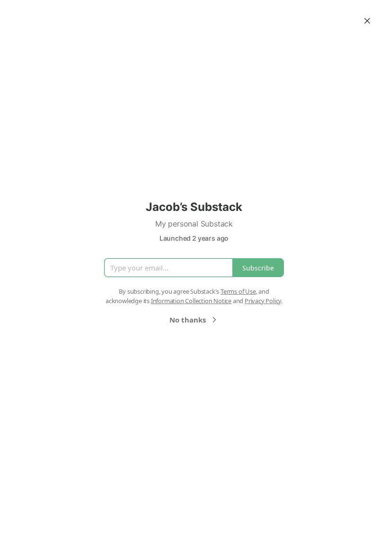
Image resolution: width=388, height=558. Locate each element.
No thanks (187, 319)
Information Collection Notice (191, 300)
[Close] (367, 20)
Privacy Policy (263, 300)
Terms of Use (238, 291)
